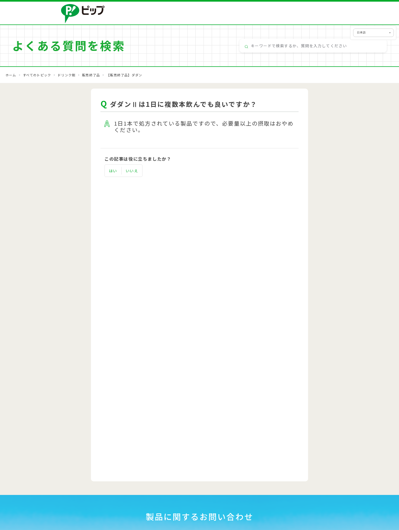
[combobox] (313, 45)
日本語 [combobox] (361, 32)
